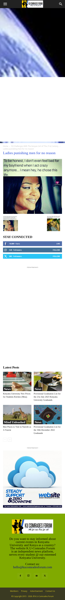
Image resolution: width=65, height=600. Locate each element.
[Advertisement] (32, 42)
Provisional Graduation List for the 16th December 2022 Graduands (47, 430)
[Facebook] (20, 576)
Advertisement (36, 591)
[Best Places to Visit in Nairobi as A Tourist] (17, 414)
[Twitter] (45, 576)
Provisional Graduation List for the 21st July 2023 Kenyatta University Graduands (47, 397)
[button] (5, 4)
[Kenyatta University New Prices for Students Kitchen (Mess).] (17, 381)
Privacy (24, 591)
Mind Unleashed (14, 422)
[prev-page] (5, 439)
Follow (56, 250)
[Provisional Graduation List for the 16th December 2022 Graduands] (48, 414)
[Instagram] (28, 576)
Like (58, 243)
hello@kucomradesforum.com (32, 567)
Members (14, 591)
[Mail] (37, 576)
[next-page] (10, 439)
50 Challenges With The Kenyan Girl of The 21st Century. (35, 146)
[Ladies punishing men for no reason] (32, 213)
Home (5, 146)
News (7, 389)
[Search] (61, 4)
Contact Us (50, 591)
